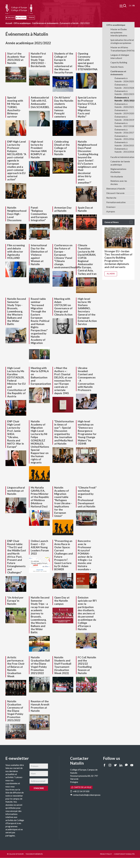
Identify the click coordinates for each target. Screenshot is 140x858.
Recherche (111, 197)
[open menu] (122, 5)
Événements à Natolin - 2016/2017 (124, 131)
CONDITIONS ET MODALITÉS (124, 854)
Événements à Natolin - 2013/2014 (124, 150)
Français (133, 6)
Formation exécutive (116, 202)
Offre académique (22, 23)
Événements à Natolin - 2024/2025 (124, 79)
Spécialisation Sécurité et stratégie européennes (122, 41)
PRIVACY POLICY (106, 854)
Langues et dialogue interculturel (119, 56)
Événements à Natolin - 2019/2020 (124, 111)
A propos (110, 211)
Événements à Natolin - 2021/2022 (124, 99)
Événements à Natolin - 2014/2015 (124, 144)
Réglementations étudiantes (118, 170)
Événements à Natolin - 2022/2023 (124, 92)
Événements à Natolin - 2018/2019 (124, 118)
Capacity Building (118, 62)
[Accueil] (19, 5)
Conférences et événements (45, 23)
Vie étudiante (116, 176)
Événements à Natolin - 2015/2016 (124, 137)
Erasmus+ (111, 207)
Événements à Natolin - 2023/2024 (124, 86)
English (130, 6)
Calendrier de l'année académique (120, 163)
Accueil (8, 23)
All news (111, 274)
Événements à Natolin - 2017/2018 (124, 124)
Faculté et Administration (122, 157)
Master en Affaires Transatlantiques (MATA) (122, 49)
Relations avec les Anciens (118, 182)
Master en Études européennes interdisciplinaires (118, 32)
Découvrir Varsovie (115, 193)
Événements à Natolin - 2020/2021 (124, 105)
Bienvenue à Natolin (115, 188)
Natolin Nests (117, 66)
